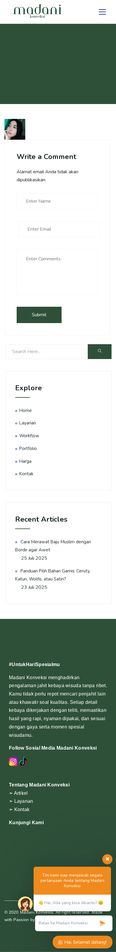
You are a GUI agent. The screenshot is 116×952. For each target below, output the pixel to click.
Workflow (29, 436)
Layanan (27, 423)
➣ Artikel (18, 793)
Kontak (26, 474)
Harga (25, 461)
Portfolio (28, 448)
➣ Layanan (21, 801)
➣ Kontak (19, 809)
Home (25, 410)
